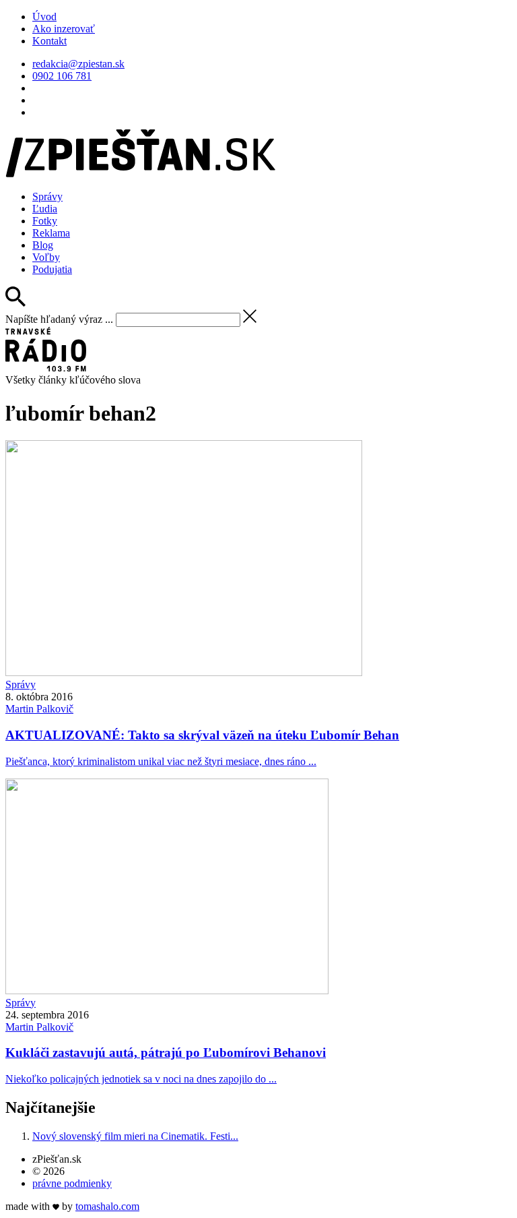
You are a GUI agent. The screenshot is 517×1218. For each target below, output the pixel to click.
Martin (39, 708)
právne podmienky (72, 1183)
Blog (42, 245)
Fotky (44, 220)
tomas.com (107, 1206)
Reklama (51, 233)
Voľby (46, 257)
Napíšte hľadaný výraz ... (59, 319)
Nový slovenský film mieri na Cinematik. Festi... (135, 1136)
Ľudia (44, 208)
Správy (47, 196)
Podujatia (52, 269)
